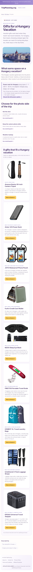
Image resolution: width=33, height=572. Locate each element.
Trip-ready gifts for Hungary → (9, 544)
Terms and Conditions (7, 562)
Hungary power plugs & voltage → (9, 548)
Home (2, 14)
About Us (4, 560)
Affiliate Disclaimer (17, 562)
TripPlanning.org (8, 8)
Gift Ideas (7, 14)
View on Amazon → (10, 197)
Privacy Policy (17, 560)
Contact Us (10, 560)
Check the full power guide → (12, 97)
